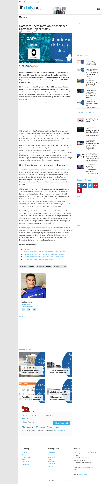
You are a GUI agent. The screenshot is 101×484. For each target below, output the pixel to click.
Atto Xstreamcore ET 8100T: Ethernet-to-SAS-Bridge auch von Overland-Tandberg (92, 72)
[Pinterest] (79, 190)
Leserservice (52, 457)
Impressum (25, 461)
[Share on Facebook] (21, 66)
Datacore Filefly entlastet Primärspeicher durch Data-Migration (44, 254)
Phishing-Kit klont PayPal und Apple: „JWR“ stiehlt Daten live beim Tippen (92, 157)
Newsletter (51, 461)
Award (50, 459)
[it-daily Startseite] (33, 8)
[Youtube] (95, 185)
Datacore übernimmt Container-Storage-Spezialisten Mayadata (44, 252)
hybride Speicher (45, 266)
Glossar (50, 455)
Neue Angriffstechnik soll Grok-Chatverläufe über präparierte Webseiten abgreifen (92, 132)
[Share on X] (25, 66)
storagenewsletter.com (41, 228)
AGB (23, 459)
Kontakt (24, 453)
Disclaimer (25, 464)
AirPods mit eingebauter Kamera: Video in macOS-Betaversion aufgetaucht (92, 145)
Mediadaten (52, 453)
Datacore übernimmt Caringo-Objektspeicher (38, 259)
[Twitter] (90, 185)
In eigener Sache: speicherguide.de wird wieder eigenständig (30, 370)
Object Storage (61, 266)
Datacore (26, 249)
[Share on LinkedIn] (29, 66)
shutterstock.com (84, 474)
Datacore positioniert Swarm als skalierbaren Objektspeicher (43, 257)
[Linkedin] (79, 185)
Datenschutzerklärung (59, 430)
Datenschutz (26, 457)
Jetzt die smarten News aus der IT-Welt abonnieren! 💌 (36, 417)
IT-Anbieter (51, 463)
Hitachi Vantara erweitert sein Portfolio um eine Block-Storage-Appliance (91, 93)
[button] (23, 17)
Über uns (25, 455)
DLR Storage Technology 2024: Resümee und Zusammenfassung (92, 83)
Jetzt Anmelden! (62, 423)
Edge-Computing (28, 266)
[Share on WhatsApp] (37, 66)
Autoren (50, 466)
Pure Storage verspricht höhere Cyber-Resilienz (91, 63)
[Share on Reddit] (33, 66)
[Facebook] (84, 185)
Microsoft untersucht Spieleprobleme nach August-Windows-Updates (92, 169)
